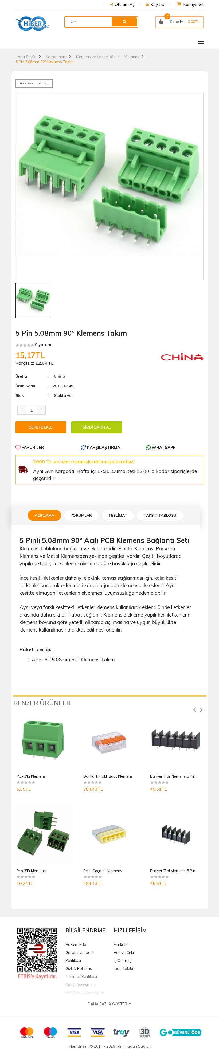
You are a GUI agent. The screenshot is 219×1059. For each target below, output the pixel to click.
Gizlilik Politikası (79, 968)
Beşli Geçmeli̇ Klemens (102, 870)
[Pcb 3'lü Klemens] (42, 740)
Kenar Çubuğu (35, 83)
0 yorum (43, 344)
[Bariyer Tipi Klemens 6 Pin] (176, 740)
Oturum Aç (125, 4)
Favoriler (32, 447)
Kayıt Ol (158, 4)
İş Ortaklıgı (123, 960)
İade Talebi (123, 968)
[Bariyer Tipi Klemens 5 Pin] (176, 835)
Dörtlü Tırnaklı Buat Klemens (108, 776)
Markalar (121, 944)
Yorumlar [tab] (81, 515)
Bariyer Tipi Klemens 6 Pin (172, 776)
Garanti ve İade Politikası (79, 956)
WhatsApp (163, 447)
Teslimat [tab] (117, 515)
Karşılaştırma (103, 447)
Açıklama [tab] (44, 515)
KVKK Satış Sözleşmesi (85, 992)
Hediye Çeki (124, 952)
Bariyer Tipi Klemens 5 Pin (172, 870)
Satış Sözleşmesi (80, 984)
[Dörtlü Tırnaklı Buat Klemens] (109, 740)
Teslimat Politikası (81, 976)
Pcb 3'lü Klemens (31, 776)
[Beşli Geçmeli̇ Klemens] (109, 835)
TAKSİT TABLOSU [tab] (160, 515)
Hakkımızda (75, 944)
